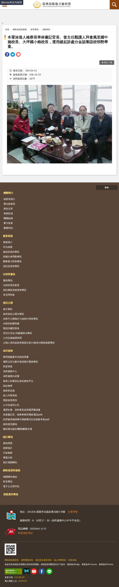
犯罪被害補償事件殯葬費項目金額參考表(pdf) (26, 419)
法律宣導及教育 (11, 285)
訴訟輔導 (7, 386)
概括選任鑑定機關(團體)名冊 (17, 429)
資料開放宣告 (27, 560)
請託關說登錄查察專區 (14, 290)
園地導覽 (7, 443)
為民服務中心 (10, 371)
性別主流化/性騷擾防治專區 (17, 333)
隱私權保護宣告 (12, 560)
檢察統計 (7, 448)
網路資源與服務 (20, 30)
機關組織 (8, 218)
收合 (107, 188)
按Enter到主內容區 (11, 2)
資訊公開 (8, 303)
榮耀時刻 (8, 228)
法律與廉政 (9, 274)
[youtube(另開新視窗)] (34, 572)
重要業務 (8, 236)
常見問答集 (9, 295)
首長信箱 (72, 560)
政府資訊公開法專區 (13, 314)
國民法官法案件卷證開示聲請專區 (20, 362)
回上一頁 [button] (108, 63)
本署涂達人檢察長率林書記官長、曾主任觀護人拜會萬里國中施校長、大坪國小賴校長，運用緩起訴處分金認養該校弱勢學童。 (58, 42)
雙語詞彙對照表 (11, 328)
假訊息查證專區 (11, 266)
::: (2, 23)
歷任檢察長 (9, 204)
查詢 (114, 4)
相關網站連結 (10, 477)
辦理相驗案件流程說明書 (16, 357)
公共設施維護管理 (12, 338)
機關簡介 (8, 193)
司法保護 (7, 247)
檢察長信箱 (9, 391)
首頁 (7, 30)
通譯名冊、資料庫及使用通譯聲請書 (21, 410)
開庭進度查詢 (10, 400)
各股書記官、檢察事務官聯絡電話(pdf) (22, 415)
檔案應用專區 (10, 494)
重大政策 (8, 223)
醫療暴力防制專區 (12, 261)
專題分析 (7, 458)
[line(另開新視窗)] (49, 572)
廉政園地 (7, 280)
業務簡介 (7, 242)
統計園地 (8, 437)
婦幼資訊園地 (10, 424)
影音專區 (35, 30)
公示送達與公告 (11, 405)
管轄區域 (8, 213)
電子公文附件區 (11, 486)
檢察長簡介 (9, 199)
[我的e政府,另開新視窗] (26, 572)
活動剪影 (46, 30)
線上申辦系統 (10, 395)
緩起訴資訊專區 (11, 252)
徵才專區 (7, 309)
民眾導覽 (7, 366)
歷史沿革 (8, 209)
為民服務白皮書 (11, 376)
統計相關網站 (10, 462)
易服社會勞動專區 (12, 257)
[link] (7, 55)
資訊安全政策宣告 (43, 560)
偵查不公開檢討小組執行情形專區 (20, 319)
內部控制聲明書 (11, 323)
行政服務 (7, 453)
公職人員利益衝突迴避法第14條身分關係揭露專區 (29, 343)
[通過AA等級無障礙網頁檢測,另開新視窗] (13, 572)
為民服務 (8, 351)
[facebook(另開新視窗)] (42, 572)
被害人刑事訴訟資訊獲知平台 (18, 381)
